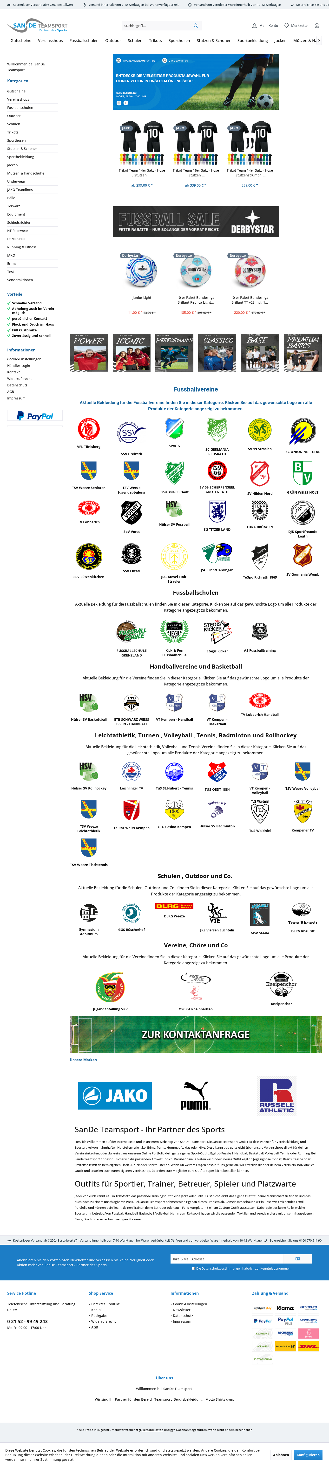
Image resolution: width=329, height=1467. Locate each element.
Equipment (16, 214)
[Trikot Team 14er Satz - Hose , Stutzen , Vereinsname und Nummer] (142, 143)
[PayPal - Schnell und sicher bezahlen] (34, 415)
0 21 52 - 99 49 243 (27, 1321)
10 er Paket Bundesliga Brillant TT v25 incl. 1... (249, 300)
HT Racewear (17, 230)
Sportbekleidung (20, 156)
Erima (12, 263)
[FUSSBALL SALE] (196, 221)
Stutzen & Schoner (22, 148)
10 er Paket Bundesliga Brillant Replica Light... (195, 300)
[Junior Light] (142, 270)
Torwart (13, 206)
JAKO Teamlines (20, 189)
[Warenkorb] (317, 25)
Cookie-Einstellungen (24, 359)
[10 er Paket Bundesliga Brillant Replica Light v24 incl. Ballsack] (195, 270)
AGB (10, 391)
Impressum (16, 398)
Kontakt (13, 372)
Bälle (11, 198)
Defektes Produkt (105, 1304)
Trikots (12, 132)
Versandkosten (152, 1430)
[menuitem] (317, 25)
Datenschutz (17, 385)
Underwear (16, 181)
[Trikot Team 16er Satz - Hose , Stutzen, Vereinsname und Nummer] (195, 143)
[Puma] (195, 1096)
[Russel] (276, 1096)
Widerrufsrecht (19, 378)
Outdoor (14, 115)
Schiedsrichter (19, 222)
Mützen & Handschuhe (25, 173)
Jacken (12, 165)
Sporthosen (16, 140)
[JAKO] (115, 1096)
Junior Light (142, 297)
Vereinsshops (18, 99)
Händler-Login (18, 365)
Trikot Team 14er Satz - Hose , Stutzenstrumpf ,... (250, 172)
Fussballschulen (20, 107)
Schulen (13, 124)
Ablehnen (281, 1455)
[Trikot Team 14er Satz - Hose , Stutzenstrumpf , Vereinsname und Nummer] (249, 143)
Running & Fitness (22, 247)
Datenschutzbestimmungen (222, 1268)
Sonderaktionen (20, 280)
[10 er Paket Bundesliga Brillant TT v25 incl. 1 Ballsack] (249, 270)
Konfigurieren (308, 1455)
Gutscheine (16, 91)
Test (10, 271)
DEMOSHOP (16, 239)
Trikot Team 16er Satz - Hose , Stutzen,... (196, 172)
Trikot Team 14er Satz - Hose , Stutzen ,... (142, 172)
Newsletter (182, 1309)
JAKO (11, 255)
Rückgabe (99, 1315)
